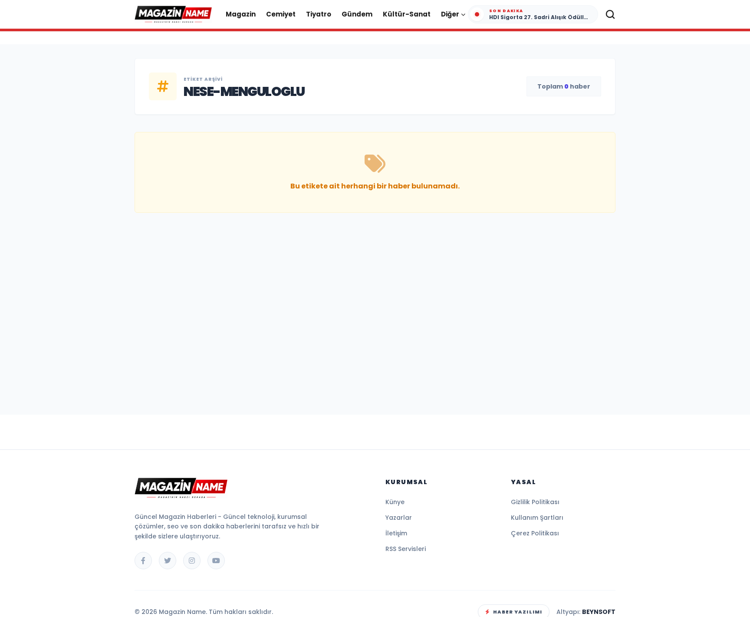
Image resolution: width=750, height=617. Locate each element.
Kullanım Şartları (537, 517)
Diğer (450, 14)
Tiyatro (318, 14)
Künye (395, 502)
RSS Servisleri (405, 548)
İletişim (396, 533)
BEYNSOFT (598, 611)
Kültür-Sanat (407, 14)
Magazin (241, 14)
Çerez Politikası (535, 533)
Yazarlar (398, 517)
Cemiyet (281, 14)
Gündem (357, 14)
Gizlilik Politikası (535, 502)
